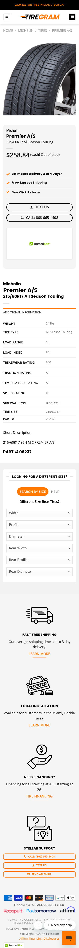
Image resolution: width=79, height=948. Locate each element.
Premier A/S (62, 30)
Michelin (25, 30)
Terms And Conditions (24, 919)
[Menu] (7, 17)
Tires (42, 30)
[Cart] (72, 17)
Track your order (57, 919)
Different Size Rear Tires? (39, 501)
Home (8, 30)
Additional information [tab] (22, 312)
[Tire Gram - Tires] (39, 16)
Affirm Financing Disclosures (39, 938)
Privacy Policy (23, 923)
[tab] (32, 491)
